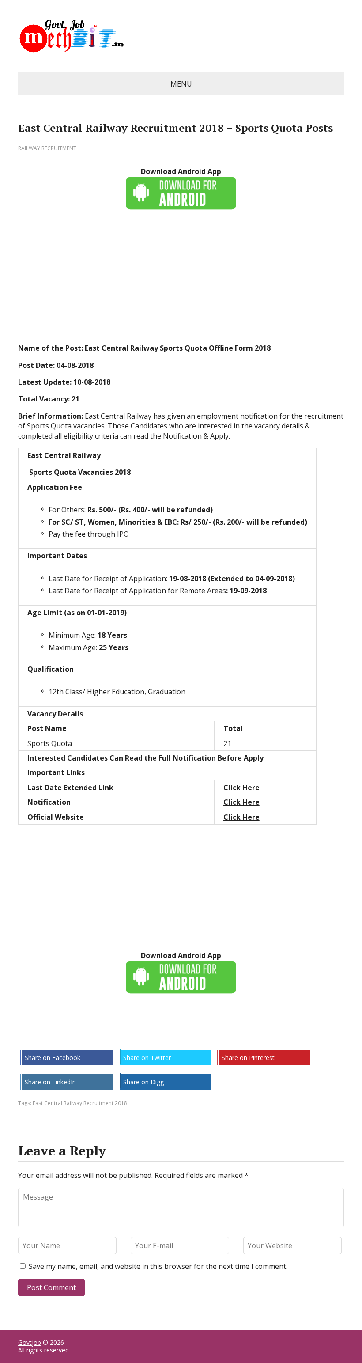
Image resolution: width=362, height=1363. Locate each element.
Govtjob (29, 1342)
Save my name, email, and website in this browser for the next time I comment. (158, 1266)
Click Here (241, 787)
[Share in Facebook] (27, 1036)
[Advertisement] (181, 281)
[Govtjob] (181, 36)
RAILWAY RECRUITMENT (47, 148)
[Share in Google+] (93, 1036)
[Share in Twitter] (115, 1036)
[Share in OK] (71, 1036)
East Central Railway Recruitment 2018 (80, 1103)
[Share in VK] (49, 1036)
